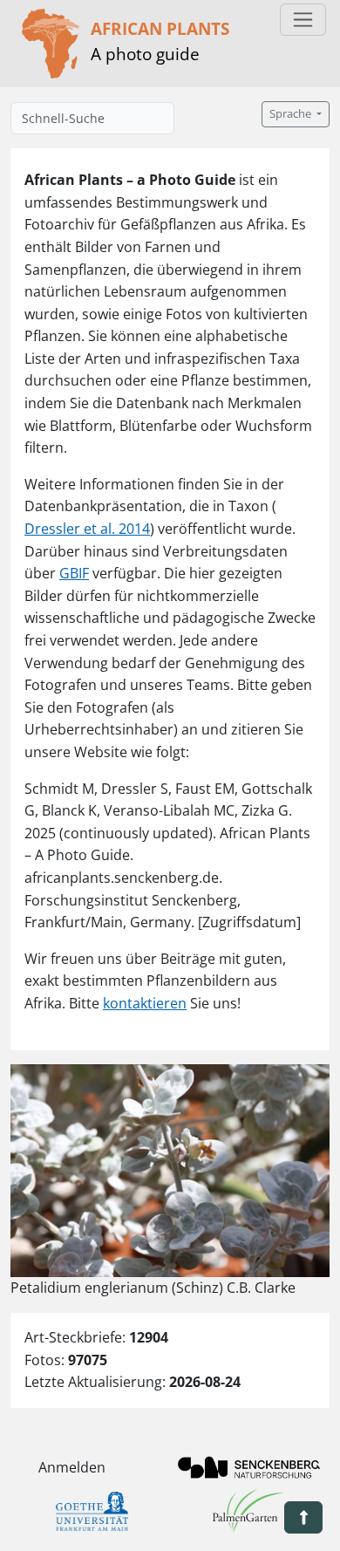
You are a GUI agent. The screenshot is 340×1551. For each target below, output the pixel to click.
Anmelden (71, 1467)
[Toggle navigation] (303, 19)
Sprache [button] (291, 113)
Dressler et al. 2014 (87, 528)
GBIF (74, 573)
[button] (303, 1517)
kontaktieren (145, 1003)
